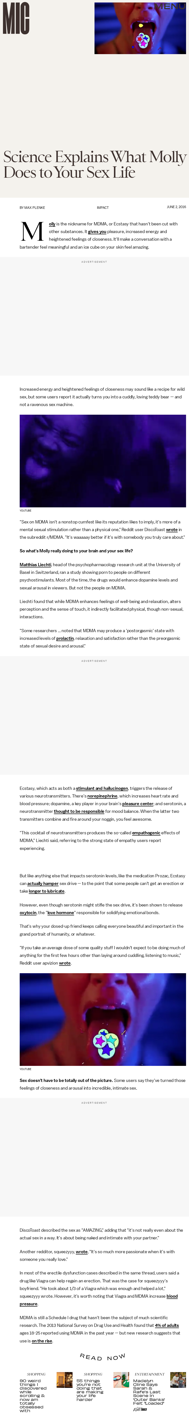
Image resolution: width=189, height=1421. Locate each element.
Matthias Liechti (35, 564)
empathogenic (146, 833)
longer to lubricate (46, 891)
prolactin (65, 638)
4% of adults (167, 1325)
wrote (172, 529)
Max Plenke (34, 208)
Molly (52, 224)
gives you (97, 231)
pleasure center (137, 803)
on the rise (42, 1341)
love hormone (60, 912)
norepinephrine (102, 796)
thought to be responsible (79, 811)
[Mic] (16, 18)
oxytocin (28, 912)
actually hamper (43, 883)
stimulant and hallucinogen (102, 788)
